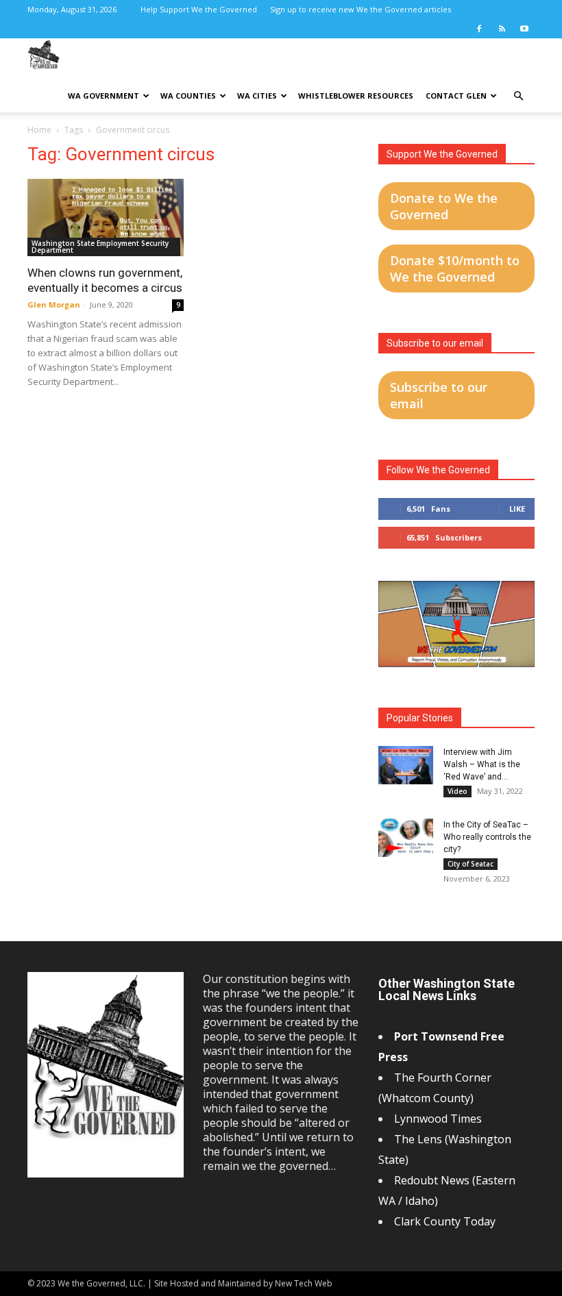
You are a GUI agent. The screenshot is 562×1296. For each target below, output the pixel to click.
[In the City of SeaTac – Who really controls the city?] (405, 838)
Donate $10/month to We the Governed (455, 268)
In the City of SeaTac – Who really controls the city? (487, 837)
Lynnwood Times (439, 1118)
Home (39, 130)
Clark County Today (445, 1221)
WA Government (103, 95)
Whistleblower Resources (355, 95)
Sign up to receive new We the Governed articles (360, 9)
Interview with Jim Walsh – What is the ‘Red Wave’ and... (481, 764)
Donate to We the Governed (444, 206)
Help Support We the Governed (198, 9)
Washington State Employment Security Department (100, 246)
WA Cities (257, 95)
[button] (518, 96)
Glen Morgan (53, 304)
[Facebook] (479, 28)
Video (457, 791)
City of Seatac (470, 864)
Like (517, 508)
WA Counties (188, 95)
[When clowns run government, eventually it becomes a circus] (105, 217)
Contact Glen (456, 95)
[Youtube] (524, 28)
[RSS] (501, 28)
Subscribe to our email (438, 395)
